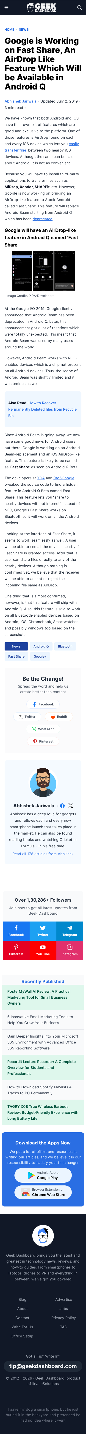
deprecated (43, 219)
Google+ (40, 656)
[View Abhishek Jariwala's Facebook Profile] (62, 805)
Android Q (41, 646)
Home (9, 29)
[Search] (79, 7)
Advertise (63, 1299)
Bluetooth (65, 646)
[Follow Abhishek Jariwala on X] (70, 805)
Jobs (63, 1308)
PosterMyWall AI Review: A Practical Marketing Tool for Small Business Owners (38, 997)
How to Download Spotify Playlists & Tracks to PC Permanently (39, 1090)
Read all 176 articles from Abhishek (43, 853)
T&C (63, 1327)
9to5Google (63, 478)
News (24, 29)
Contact (22, 1317)
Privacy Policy (63, 1317)
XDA (41, 478)
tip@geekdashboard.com (43, 1366)
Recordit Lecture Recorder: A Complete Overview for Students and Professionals (41, 1067)
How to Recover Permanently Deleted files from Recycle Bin (42, 409)
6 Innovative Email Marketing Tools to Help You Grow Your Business (40, 1019)
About (22, 1308)
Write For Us (22, 1327)
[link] (62, 805)
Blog (22, 1299)
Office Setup (22, 1336)
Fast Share (16, 656)
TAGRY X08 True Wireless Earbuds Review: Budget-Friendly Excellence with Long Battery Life (42, 1112)
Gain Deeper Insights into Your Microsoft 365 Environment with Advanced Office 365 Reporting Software (42, 1042)
